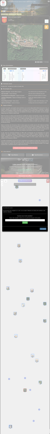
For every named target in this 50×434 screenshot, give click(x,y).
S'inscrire (25, 222)
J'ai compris (43, 228)
